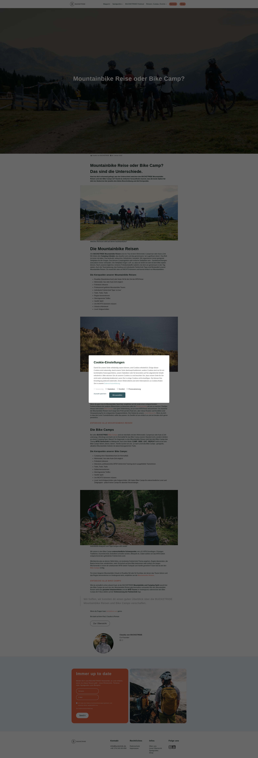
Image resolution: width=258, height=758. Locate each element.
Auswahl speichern (100, 394)
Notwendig (100, 389)
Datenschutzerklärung (112, 383)
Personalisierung (135, 389)
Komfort (122, 389)
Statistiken (111, 389)
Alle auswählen (117, 395)
